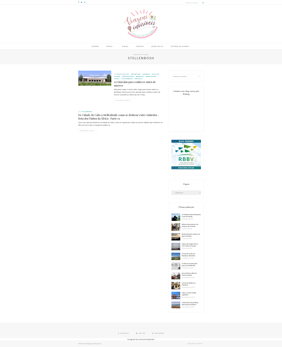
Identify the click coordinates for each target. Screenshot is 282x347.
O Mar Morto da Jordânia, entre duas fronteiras (190, 304)
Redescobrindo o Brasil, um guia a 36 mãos (191, 235)
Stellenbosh (127, 78)
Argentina (136, 74)
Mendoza (140, 76)
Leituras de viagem (179, 46)
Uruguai (138, 78)
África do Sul (123, 74)
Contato (140, 46)
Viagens (95, 46)
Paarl (117, 78)
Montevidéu (151, 76)
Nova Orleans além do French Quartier (189, 274)
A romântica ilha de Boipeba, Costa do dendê (191, 215)
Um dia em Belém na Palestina (188, 284)
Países (109, 46)
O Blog (125, 46)
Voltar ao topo (195, 344)
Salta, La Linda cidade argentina (189, 294)
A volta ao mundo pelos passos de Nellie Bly (190, 264)
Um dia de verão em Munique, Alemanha (188, 255)
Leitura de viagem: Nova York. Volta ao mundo (190, 245)
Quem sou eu (157, 46)
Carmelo (146, 74)
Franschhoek (128, 76)
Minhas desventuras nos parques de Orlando (190, 225)
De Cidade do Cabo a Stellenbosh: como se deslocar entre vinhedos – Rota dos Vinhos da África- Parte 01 (118, 116)
